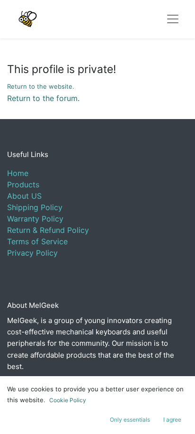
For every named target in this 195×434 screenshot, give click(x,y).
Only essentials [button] (130, 419)
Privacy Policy (32, 253)
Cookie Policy (67, 400)
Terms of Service (37, 241)
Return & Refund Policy (48, 230)
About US (24, 196)
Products (23, 184)
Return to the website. (40, 86)
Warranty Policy (35, 218)
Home (17, 173)
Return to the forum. (43, 98)
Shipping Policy (34, 207)
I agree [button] (172, 419)
